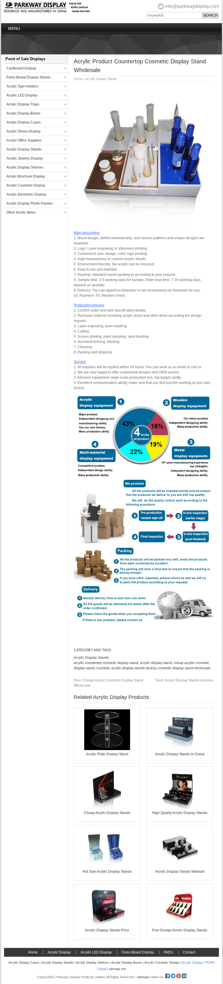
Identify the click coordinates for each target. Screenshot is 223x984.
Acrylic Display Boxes (23, 113)
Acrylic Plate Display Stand (107, 754)
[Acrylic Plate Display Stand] (107, 749)
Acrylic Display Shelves (24, 167)
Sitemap (143, 977)
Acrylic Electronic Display (26, 194)
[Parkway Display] (47, 12)
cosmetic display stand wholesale (184, 668)
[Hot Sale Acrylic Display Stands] (107, 866)
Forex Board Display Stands (28, 77)
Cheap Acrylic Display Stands (107, 813)
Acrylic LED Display (21, 95)
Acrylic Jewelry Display (24, 158)
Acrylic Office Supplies (24, 140)
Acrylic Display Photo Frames (29, 203)
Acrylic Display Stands (101, 78)
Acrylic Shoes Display (23, 131)
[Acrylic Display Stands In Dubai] (180, 749)
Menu (14, 28)
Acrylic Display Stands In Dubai (179, 754)
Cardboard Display (21, 68)
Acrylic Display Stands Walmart (179, 872)
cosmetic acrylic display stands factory (126, 668)
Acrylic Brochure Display (25, 176)
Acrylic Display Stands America (184, 680)
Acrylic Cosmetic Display (25, 185)
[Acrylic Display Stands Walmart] (180, 866)
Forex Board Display (138, 952)
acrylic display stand (156, 663)
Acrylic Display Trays (22, 104)
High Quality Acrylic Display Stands (179, 813)
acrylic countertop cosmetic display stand (106, 663)
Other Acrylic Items (20, 212)
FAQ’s (168, 952)
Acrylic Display (59, 952)
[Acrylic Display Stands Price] (107, 925)
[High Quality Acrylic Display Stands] (180, 808)
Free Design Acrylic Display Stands (179, 930)
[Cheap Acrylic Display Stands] (107, 808)
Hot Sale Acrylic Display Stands (107, 872)
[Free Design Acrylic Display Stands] (180, 925)
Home (78, 78)
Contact (189, 952)
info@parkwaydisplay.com (192, 6)
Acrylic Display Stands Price (107, 930)
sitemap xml (117, 969)
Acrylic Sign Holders (22, 86)
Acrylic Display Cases (23, 122)
